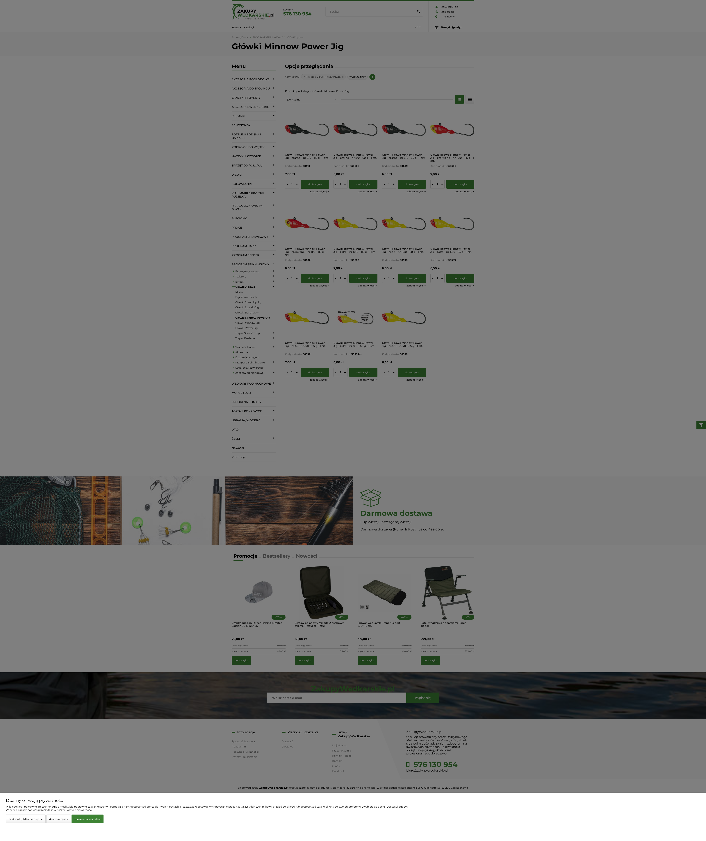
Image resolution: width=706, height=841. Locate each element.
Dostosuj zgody (58, 818)
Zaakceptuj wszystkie (87, 818)
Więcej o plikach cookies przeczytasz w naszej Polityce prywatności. (49, 810)
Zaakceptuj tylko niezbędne (26, 818)
